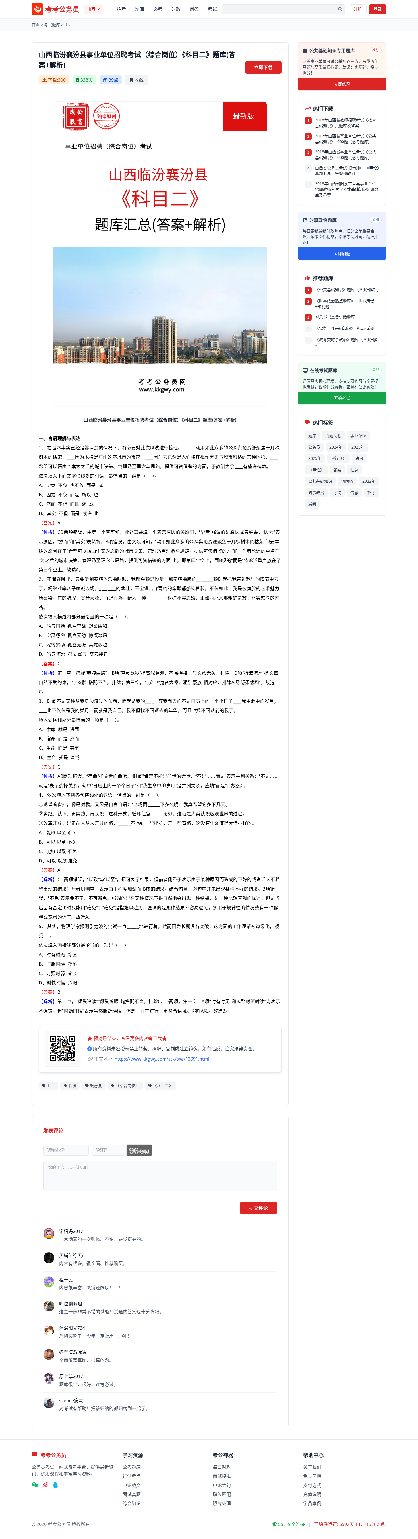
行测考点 (132, 1476)
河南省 (347, 481)
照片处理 (222, 1503)
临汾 (72, 1085)
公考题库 (132, 1467)
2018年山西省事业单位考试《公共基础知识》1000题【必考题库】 (345, 154)
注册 (358, 9)
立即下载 (263, 67)
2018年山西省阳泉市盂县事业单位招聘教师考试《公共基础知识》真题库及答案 (347, 189)
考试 (212, 9)
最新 (312, 504)
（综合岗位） (127, 1085)
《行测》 (338, 458)
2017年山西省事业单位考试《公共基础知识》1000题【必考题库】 (345, 138)
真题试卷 (333, 435)
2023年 (358, 447)
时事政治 (316, 492)
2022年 (368, 481)
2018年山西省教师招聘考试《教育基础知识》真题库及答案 (345, 122)
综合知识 (132, 1503)
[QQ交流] (55, 1485)
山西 (69, 24)
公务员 (314, 447)
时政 (176, 9)
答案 (337, 469)
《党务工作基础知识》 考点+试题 (344, 328)
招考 (121, 9)
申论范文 (132, 1485)
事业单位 (358, 435)
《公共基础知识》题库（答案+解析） (347, 289)
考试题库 (52, 24)
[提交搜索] (340, 9)
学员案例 (312, 1503)
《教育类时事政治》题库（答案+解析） (346, 342)
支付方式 (312, 1485)
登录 (378, 9)
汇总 (354, 469)
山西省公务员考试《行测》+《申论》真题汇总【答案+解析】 (347, 170)
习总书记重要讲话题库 (335, 316)
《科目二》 (163, 1085)
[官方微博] (45, 1485)
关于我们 (312, 1467)
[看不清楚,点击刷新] (139, 1150)
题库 (139, 9)
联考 (359, 458)
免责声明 (312, 1476)
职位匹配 (222, 1494)
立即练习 (342, 84)
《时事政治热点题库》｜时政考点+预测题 (345, 303)
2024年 (335, 447)
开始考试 (342, 398)
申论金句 (222, 1485)
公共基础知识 (320, 481)
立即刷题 (342, 253)
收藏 (139, 80)
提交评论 (258, 1208)
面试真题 (132, 1494)
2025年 (314, 458)
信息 (354, 492)
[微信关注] (35, 1485)
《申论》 (316, 469)
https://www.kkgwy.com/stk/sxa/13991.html (162, 1059)
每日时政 (222, 1467)
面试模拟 (222, 1476)
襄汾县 (96, 1085)
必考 (157, 9)
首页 (36, 24)
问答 (194, 9)
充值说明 (312, 1494)
